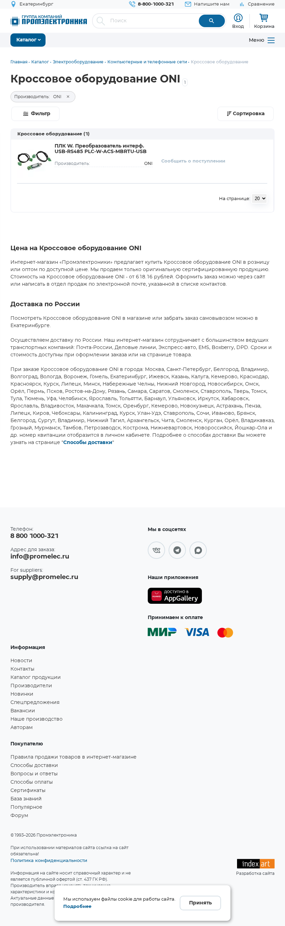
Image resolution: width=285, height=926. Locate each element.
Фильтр (40, 113)
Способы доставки (87, 442)
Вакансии (22, 711)
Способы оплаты (31, 782)
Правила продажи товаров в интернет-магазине (73, 757)
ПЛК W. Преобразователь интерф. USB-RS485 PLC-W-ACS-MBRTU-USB (101, 149)
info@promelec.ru (39, 557)
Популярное (26, 807)
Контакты (22, 669)
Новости (21, 660)
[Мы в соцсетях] (156, 550)
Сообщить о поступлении (193, 161)
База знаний (26, 799)
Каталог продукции (35, 677)
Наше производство (36, 719)
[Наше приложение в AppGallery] (175, 596)
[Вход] (238, 18)
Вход (238, 26)
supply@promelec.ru (44, 577)
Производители (31, 685)
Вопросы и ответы (34, 773)
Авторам (21, 727)
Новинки (21, 694)
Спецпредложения (34, 702)
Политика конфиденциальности (48, 860)
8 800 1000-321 (34, 536)
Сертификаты (28, 790)
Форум (19, 815)
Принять (200, 903)
